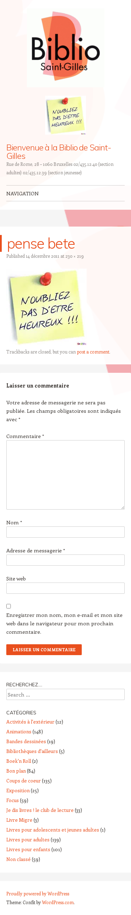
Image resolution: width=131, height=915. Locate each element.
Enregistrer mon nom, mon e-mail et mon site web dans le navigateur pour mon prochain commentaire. (64, 623)
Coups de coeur (23, 780)
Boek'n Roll (18, 761)
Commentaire (25, 435)
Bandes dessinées (26, 741)
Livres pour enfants (28, 849)
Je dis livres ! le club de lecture (40, 810)
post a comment (93, 352)
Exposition (18, 790)
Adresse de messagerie (35, 550)
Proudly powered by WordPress (37, 893)
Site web (16, 578)
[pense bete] (46, 343)
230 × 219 (74, 256)
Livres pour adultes (28, 839)
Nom (14, 522)
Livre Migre (19, 819)
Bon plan (16, 770)
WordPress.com (58, 902)
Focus (12, 800)
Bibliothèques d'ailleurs (32, 751)
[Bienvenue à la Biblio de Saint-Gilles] (65, 47)
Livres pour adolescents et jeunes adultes (52, 829)
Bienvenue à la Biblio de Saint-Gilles (58, 151)
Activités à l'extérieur (30, 721)
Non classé (18, 859)
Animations (18, 731)
